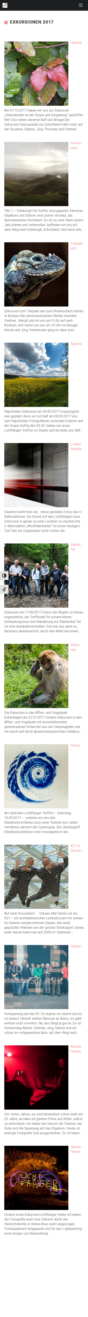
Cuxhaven (77, 946)
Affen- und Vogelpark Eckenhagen (77, 647)
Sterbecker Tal (77, 547)
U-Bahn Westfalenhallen (77, 446)
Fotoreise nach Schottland (77, 145)
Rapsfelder (77, 344)
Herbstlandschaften (77, 43)
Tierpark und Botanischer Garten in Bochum (77, 246)
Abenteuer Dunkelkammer (77, 1049)
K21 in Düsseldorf (77, 848)
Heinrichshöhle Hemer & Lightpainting (77, 1149)
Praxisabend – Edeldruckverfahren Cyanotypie (77, 748)
